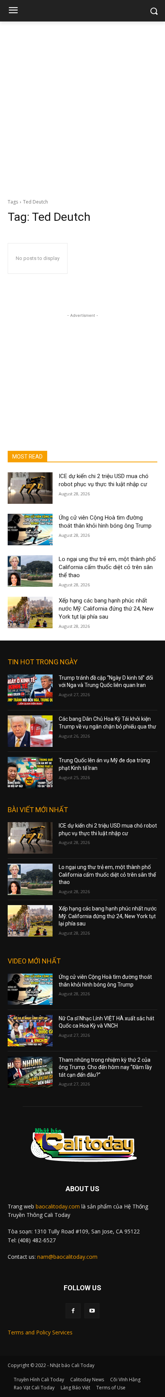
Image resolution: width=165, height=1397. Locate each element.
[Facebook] (73, 1310)
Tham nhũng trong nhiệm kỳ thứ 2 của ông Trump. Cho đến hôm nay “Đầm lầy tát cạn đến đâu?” (105, 1067)
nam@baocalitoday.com (67, 1256)
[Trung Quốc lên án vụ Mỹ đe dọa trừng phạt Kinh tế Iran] (30, 772)
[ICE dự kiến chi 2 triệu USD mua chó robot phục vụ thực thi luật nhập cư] (30, 488)
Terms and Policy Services (40, 1332)
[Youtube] (91, 1310)
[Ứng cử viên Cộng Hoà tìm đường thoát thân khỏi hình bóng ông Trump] (30, 529)
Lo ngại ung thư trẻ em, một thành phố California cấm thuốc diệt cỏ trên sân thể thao (107, 567)
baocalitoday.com (58, 1206)
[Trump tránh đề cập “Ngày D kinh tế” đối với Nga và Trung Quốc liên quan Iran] (30, 690)
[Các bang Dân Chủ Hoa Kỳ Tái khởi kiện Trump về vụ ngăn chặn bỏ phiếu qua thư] (30, 731)
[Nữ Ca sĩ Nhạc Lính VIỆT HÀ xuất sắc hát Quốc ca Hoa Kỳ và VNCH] (30, 1030)
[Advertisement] (82, 107)
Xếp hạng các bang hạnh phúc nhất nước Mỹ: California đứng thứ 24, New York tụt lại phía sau (106, 608)
